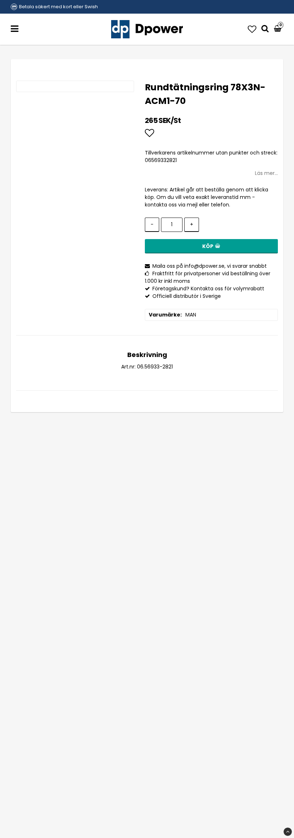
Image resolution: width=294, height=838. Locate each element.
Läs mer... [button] (266, 173)
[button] (252, 29)
